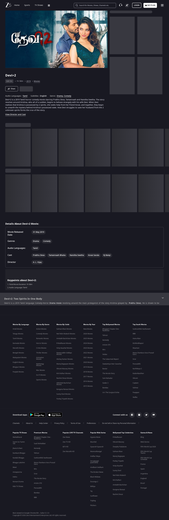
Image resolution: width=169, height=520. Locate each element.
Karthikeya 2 (137, 368)
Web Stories (145, 442)
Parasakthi (137, 364)
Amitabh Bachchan (120, 485)
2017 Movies (88, 376)
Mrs (103, 349)
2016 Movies (88, 381)
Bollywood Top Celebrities (123, 432)
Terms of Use (75, 423)
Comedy (67, 96)
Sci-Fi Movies (41, 375)
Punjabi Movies (18, 372)
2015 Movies (88, 386)
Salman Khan (117, 451)
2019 (28, 81)
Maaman (136, 348)
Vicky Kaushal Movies (64, 348)
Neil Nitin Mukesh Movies (65, 334)
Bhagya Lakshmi (19, 462)
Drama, (60, 96)
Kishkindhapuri (138, 343)
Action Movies (41, 329)
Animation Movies (40, 358)
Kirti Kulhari (117, 480)
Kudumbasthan (138, 373)
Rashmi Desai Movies (64, 378)
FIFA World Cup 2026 (148, 447)
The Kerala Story (108, 373)
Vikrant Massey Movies (64, 368)
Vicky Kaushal (118, 466)
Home (16, 5)
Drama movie (55, 303)
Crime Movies (41, 348)
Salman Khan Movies (64, 329)
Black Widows (95, 477)
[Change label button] (127, 5)
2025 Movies (88, 338)
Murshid (93, 442)
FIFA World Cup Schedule (146, 459)
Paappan (136, 392)
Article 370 (106, 345)
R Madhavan (117, 437)
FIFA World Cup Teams (146, 452)
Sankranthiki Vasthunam (142, 329)
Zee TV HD (67, 442)
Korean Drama (18, 481)
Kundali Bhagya (18, 458)
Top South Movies (140, 324)
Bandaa (105, 388)
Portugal (144, 488)
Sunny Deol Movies (63, 394)
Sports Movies (41, 380)
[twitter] (146, 415)
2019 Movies (88, 367)
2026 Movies (88, 334)
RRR (134, 334)
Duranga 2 (94, 481)
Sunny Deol (117, 470)
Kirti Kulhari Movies (63, 373)
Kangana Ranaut (119, 489)
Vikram (135, 378)
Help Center (43, 423)
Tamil (25, 96)
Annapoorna (17, 472)
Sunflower (94, 496)
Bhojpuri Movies (19, 367)
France (143, 464)
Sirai (134, 359)
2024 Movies (88, 343)
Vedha (135, 397)
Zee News (66, 437)
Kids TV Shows (18, 486)
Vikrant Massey (118, 442)
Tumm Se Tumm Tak (19, 443)
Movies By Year (89, 324)
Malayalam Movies (20, 357)
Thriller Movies (41, 353)
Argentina (144, 474)
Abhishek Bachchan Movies (63, 384)
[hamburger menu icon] (162, 5)
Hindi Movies (17, 329)
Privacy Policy (59, 423)
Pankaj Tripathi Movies (64, 399)
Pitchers (93, 505)
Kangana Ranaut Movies (65, 389)
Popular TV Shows (20, 432)
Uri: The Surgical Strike (110, 392)
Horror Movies (41, 343)
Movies (37, 81)
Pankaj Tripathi (118, 461)
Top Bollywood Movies (111, 324)
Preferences (91, 423)
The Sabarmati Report (110, 359)
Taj (91, 491)
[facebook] (132, 415)
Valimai (135, 388)
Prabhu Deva (135, 303)
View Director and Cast (15, 114)
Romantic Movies (42, 338)
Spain (143, 469)
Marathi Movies (18, 348)
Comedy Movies (42, 334)
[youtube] (153, 415)
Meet (15, 467)
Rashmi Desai (118, 494)
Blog (142, 437)
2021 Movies (88, 357)
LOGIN (136, 5)
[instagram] (139, 415)
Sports (27, 5)
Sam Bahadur (107, 378)
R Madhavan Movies (63, 343)
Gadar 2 (105, 383)
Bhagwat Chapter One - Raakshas (111, 330)
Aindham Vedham (96, 467)
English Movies (18, 362)
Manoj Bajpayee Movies (65, 364)
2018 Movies (88, 372)
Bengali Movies (18, 353)
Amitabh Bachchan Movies (66, 338)
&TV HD (65, 447)
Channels (16, 423)
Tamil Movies (17, 338)
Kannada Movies (19, 343)
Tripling (93, 500)
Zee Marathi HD (68, 451)
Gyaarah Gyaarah (96, 447)
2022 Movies (88, 353)
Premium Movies (40, 432)
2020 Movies (88, 362)
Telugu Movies (18, 334)
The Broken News (96, 472)
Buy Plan (151, 5)
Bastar (104, 368)
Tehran (105, 335)
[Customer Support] (121, 5)
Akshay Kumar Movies (64, 359)
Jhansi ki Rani (17, 448)
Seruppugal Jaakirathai (94, 462)
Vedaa (104, 354)
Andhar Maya (95, 456)
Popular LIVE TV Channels (73, 432)
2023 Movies (88, 348)
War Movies (40, 370)
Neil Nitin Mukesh (119, 475)
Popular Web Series (98, 432)
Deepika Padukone (120, 447)
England (143, 478)
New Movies (87, 329)
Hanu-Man (137, 338)
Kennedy (105, 340)
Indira (15, 477)
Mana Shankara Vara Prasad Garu (143, 354)
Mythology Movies (40, 365)
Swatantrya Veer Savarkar (112, 364)
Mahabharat (17, 437)
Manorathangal (96, 451)
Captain (135, 383)
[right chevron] (166, 148)
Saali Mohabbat (39, 443)
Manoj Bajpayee (119, 456)
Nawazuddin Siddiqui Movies (64, 354)
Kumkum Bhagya (19, 453)
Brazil (143, 483)
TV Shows (39, 5)
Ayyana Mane (95, 437)
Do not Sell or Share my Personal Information (119, 423)
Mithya (92, 486)
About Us (29, 423)
